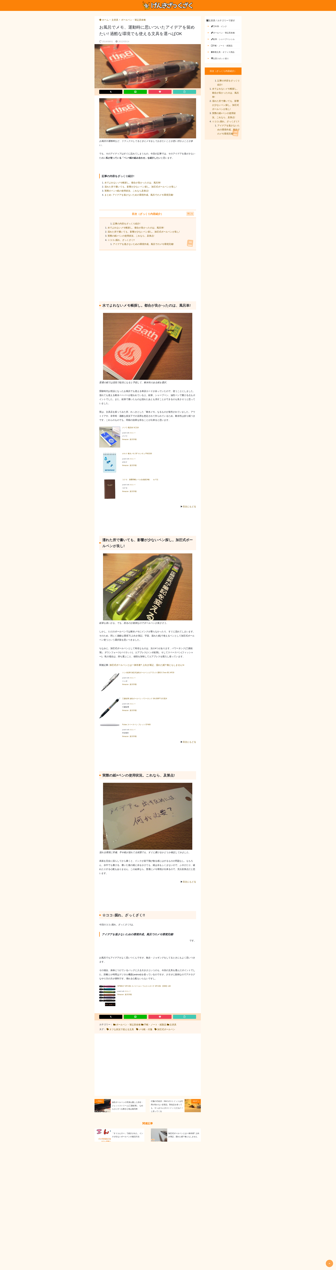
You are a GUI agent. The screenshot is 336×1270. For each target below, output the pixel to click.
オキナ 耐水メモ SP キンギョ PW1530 (137, 454)
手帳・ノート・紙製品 (155, 1024)
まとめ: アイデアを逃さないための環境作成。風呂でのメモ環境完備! (138, 195)
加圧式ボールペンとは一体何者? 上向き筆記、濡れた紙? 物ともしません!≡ (146, 665)
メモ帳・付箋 (145, 1029)
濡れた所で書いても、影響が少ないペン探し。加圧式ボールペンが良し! (140, 187)
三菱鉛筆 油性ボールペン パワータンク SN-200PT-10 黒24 (144, 699)
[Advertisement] (147, 273)
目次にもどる (189, 506)
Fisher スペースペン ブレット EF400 (136, 725)
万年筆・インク (220, 26)
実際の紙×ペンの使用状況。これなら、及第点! (131, 236)
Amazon (125, 439)
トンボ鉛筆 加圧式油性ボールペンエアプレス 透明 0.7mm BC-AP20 (148, 673)
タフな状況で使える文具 (121, 1029)
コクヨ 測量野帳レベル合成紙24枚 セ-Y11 (140, 480)
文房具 (115, 20)
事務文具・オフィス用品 (223, 52)
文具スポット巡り (221, 58)
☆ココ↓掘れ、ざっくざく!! (121, 240)
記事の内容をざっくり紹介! (126, 223)
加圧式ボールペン (166, 1029)
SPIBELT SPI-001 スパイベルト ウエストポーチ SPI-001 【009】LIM (144, 986)
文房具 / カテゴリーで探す (222, 20)
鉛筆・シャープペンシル (224, 39)
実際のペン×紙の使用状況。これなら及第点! (126, 191)
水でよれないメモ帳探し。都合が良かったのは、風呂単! (132, 182)
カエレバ (132, 433)
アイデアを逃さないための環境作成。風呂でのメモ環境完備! (143, 244)
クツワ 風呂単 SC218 (130, 428)
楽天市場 (133, 439)
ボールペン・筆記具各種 (133, 20)
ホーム (105, 20)
